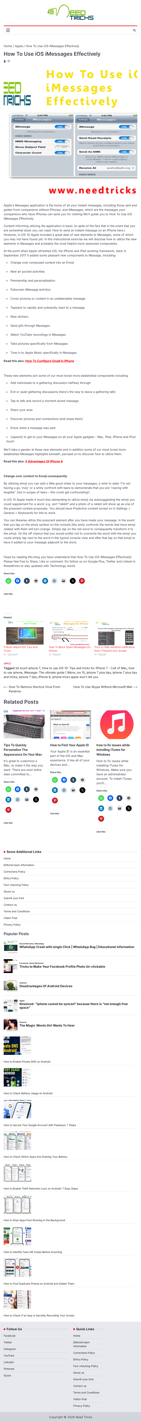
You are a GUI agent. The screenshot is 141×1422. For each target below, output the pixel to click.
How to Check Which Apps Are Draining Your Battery (35, 1156)
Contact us (10, 904)
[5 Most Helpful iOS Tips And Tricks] (24, 633)
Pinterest (9, 1368)
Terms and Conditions (17, 911)
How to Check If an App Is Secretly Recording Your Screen (39, 1315)
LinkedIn (9, 1362)
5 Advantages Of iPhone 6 (44, 461)
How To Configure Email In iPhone (49, 361)
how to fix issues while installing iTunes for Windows (113, 750)
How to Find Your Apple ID (69, 745)
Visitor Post (10, 917)
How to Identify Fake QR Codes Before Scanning (33, 1252)
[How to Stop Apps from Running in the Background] (17, 1204)
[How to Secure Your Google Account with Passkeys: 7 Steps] (17, 1109)
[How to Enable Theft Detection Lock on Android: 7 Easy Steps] (17, 1172)
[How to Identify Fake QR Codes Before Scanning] (17, 1236)
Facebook (10, 1335)
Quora (7, 1375)
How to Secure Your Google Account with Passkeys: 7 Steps (40, 1125)
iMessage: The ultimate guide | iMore (49, 672)
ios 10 (81, 672)
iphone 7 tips (28, 677)
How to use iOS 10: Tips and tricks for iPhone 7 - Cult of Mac (84, 668)
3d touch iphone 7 (27, 668)
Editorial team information (19, 865)
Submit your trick (14, 898)
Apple (7, 663)
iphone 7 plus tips (98, 672)
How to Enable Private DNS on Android (27, 1061)
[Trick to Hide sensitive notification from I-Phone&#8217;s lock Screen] (115, 633)
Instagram (10, 1348)
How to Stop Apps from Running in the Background (34, 1220)
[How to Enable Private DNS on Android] (17, 1045)
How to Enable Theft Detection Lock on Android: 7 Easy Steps (41, 1188)
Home (7, 858)
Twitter (8, 1342)
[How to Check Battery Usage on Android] (17, 1077)
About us (9, 891)
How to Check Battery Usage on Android (28, 1093)
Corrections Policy (14, 871)
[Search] (134, 30)
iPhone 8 (44, 677)
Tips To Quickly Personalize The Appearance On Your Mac (23, 750)
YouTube (9, 1355)
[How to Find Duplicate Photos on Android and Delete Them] (17, 1267)
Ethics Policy (11, 878)
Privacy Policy (12, 924)
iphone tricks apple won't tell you (75, 677)
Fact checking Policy (16, 884)
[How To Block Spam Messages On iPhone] (70, 633)
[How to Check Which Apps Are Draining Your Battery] (17, 1141)
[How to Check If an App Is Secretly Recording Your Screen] (17, 1299)
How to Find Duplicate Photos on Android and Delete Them (39, 1283)
